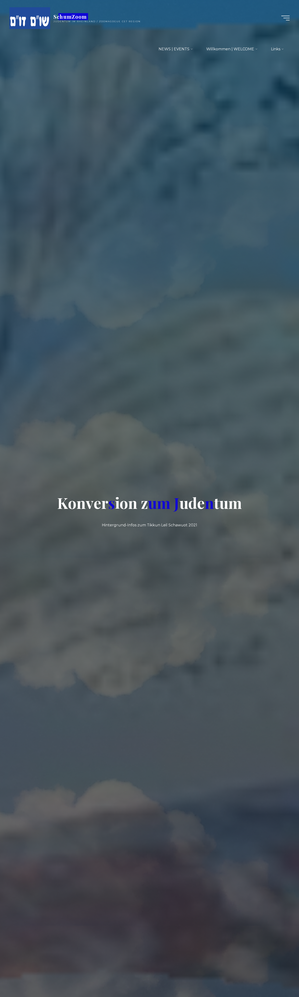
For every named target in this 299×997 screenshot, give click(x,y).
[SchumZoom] (29, 18)
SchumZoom (70, 16)
